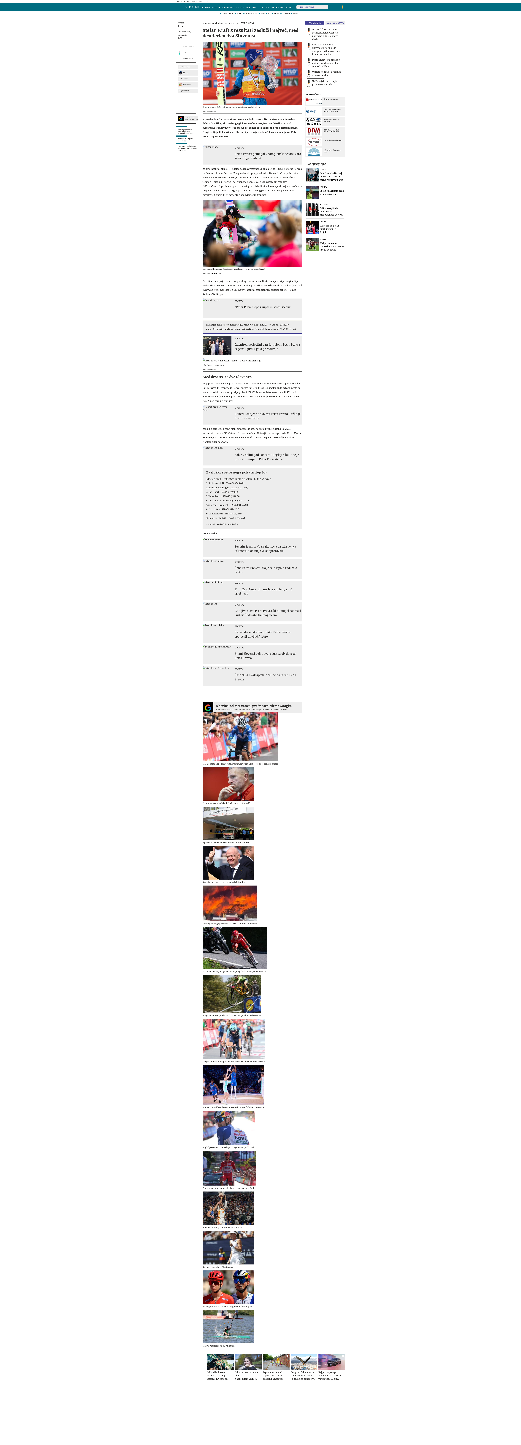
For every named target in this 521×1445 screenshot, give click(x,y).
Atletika (279, 7)
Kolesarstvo (228, 7)
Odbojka (270, 7)
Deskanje (296, 13)
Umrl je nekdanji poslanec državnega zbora (326, 73)
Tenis (262, 7)
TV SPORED (180, 1)
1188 (207, 1)
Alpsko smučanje (252, 13)
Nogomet (205, 7)
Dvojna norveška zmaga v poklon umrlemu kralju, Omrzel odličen (326, 63)
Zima (248, 7)
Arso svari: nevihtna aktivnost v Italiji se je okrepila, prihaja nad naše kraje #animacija (326, 49)
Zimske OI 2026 (228, 13)
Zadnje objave (335, 23)
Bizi (188, 1)
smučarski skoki (184, 67)
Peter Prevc (187, 85)
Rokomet (240, 7)
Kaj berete (315, 23)
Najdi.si (194, 1)
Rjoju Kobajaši (184, 91)
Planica (239, 13)
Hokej (254, 7)
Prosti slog (286, 13)
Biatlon (276, 13)
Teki (269, 13)
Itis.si (201, 1)
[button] (177, 7)
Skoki (263, 13)
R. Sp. (181, 26)
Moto (288, 7)
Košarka (216, 7)
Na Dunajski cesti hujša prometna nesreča (325, 83)
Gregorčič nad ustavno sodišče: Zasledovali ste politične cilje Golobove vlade (325, 34)
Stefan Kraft (183, 79)
